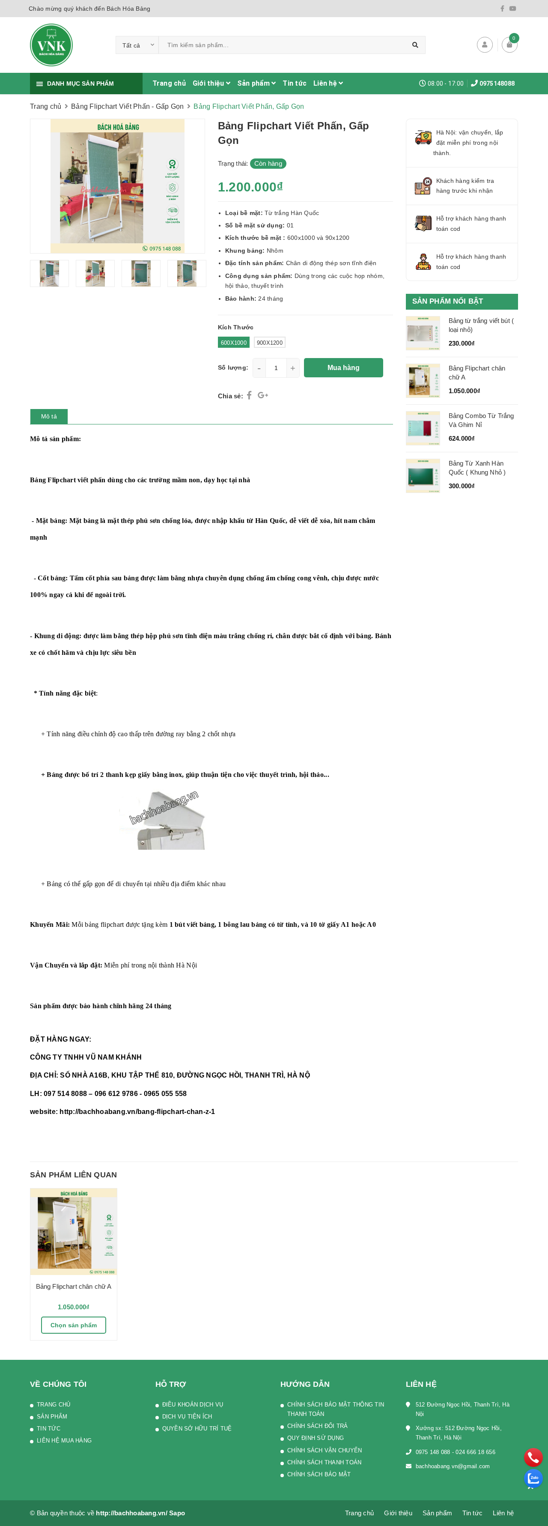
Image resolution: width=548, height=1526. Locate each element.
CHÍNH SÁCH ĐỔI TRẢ (317, 1426)
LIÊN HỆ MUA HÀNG (64, 1440)
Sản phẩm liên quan (73, 1175)
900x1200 (270, 343)
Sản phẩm (254, 83)
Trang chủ (169, 83)
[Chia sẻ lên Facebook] (250, 396)
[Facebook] (502, 8)
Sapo (177, 1513)
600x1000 (234, 343)
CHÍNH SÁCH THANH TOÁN (324, 1462)
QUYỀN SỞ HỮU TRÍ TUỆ (197, 1428)
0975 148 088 (433, 1452)
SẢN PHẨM (52, 1416)
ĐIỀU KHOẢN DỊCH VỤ (192, 1404)
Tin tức (295, 83)
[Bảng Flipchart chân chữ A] (73, 1232)
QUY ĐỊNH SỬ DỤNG (315, 1438)
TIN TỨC (48, 1428)
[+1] (263, 396)
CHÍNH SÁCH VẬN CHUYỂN (324, 1450)
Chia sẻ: (230, 396)
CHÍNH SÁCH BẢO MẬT (319, 1474)
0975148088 (497, 83)
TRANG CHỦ (53, 1404)
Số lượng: (233, 367)
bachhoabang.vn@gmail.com (453, 1466)
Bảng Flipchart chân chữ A (74, 1286)
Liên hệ (326, 83)
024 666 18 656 (475, 1452)
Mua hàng (344, 367)
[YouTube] (512, 8)
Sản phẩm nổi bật (447, 301)
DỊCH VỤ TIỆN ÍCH (187, 1416)
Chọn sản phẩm (74, 1325)
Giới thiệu (209, 83)
